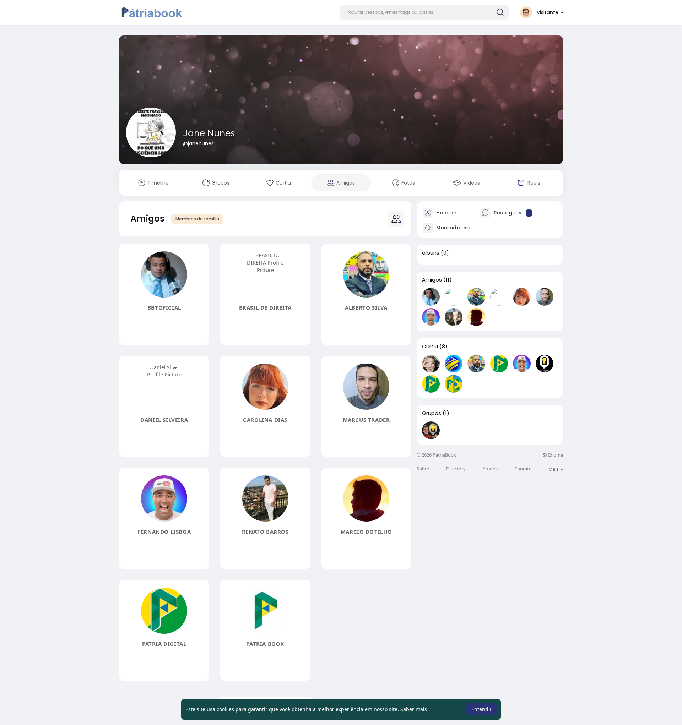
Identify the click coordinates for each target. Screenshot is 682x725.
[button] (424, 12)
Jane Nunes (209, 133)
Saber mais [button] (413, 709)
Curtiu (430, 346)
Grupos (431, 413)
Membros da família (197, 219)
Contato (523, 469)
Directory (456, 469)
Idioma (555, 455)
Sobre (423, 469)
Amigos (432, 280)
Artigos (490, 469)
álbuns (430, 253)
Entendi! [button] (481, 709)
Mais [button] (553, 469)
